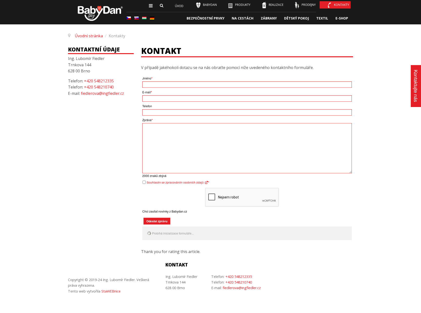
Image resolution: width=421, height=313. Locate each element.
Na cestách (242, 18)
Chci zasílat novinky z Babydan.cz (164, 211)
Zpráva (147, 120)
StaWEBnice (111, 291)
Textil (322, 18)
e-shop (341, 18)
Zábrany (269, 18)
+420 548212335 (99, 81)
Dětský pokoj (296, 18)
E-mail (147, 92)
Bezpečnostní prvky (205, 18)
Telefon (147, 106)
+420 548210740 (99, 87)
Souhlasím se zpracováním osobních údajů (175, 182)
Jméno (147, 78)
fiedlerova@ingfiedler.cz (102, 93)
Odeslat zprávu (156, 221)
